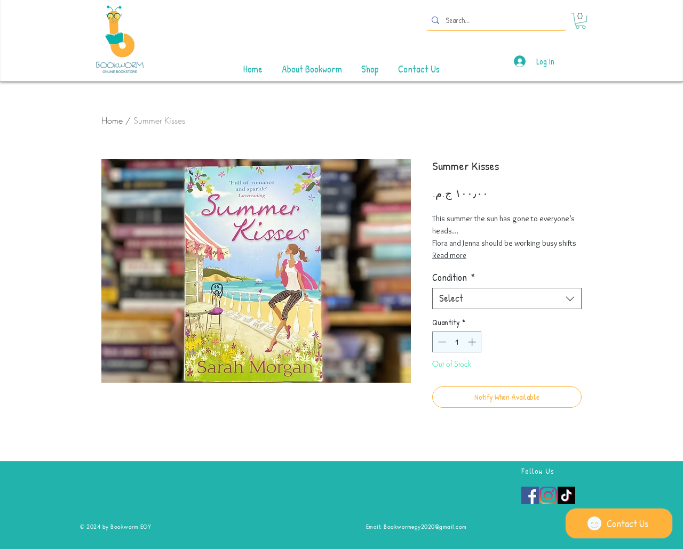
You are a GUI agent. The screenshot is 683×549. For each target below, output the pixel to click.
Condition (453, 278)
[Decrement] (441, 342)
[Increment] (473, 342)
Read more (449, 255)
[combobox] (507, 298)
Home (112, 120)
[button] (580, 21)
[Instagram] (548, 495)
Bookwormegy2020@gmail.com (425, 526)
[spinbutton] (457, 342)
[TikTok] (566, 495)
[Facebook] (530, 495)
